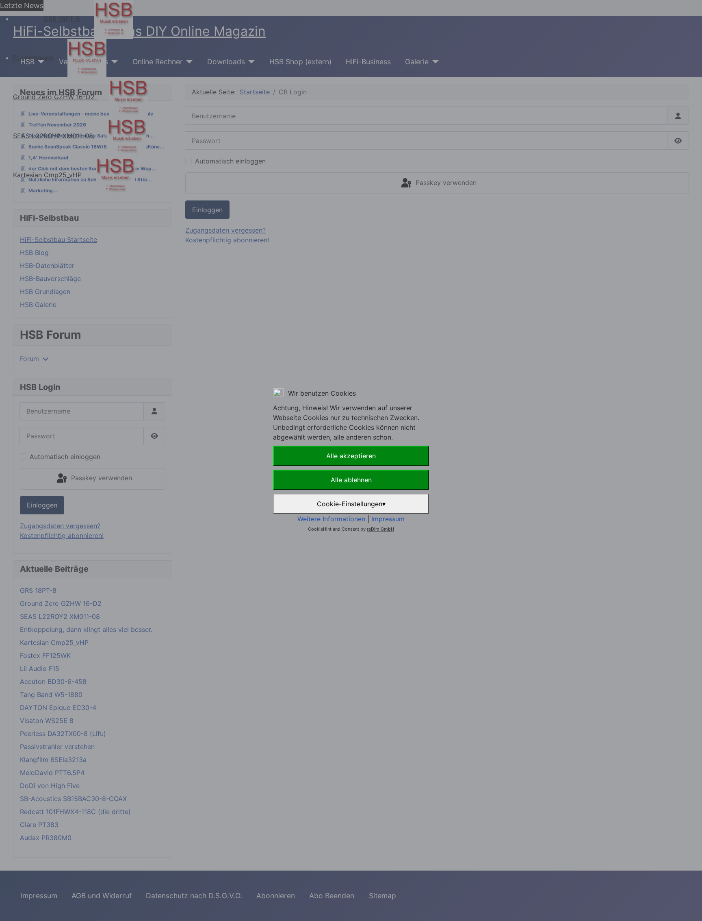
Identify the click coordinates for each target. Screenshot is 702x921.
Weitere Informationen (331, 519)
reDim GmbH (380, 529)
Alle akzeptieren (351, 456)
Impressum (388, 519)
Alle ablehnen (351, 480)
